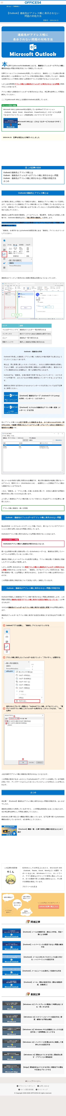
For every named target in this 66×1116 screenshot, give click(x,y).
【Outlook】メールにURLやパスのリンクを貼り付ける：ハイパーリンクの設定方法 (42, 958)
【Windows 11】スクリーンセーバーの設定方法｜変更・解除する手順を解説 (42, 1018)
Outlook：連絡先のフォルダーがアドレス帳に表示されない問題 (30, 175)
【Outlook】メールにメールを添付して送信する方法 (41, 971)
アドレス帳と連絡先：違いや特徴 (15, 508)
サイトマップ (42, 1089)
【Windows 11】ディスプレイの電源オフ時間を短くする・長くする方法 (42, 1006)
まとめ (6, 181)
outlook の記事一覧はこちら (48, 906)
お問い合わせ (44, 1086)
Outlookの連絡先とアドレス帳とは (18, 172)
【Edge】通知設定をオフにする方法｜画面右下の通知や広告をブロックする (43, 1068)
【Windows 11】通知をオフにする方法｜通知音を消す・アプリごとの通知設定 (42, 1056)
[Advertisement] (17, 153)
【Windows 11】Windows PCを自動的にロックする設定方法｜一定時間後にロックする (42, 1031)
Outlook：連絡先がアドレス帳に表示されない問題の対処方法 (29, 178)
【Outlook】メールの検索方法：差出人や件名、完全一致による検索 (42, 933)
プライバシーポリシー (26, 1086)
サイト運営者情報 (27, 1089)
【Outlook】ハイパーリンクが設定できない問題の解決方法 (42, 946)
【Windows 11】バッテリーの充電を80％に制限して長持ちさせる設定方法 (42, 1043)
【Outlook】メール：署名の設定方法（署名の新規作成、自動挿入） (42, 983)
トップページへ (34, 1081)
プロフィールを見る (29, 886)
